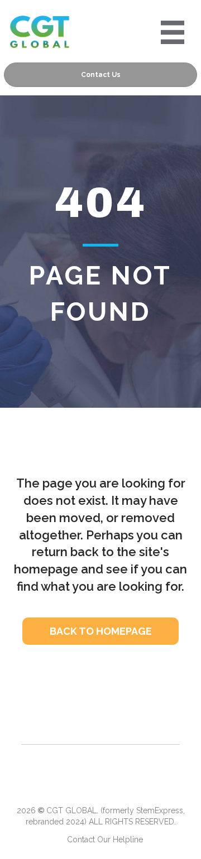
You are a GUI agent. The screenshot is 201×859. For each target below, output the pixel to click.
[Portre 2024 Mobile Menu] (172, 32)
